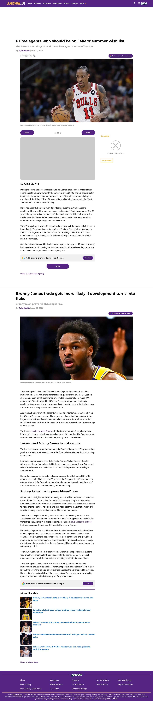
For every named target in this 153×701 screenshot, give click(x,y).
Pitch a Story (25, 684)
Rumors (37, 3)
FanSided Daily (124, 680)
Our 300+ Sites (102, 680)
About (22, 680)
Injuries (74, 3)
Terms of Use (78, 684)
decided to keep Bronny (41, 431)
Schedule (47, 3)
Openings (54, 680)
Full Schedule (107, 160)
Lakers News (33, 662)
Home (22, 274)
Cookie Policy (102, 684)
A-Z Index (54, 688)
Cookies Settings (79, 688)
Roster (66, 3)
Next (88, 132)
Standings (57, 3)
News (30, 3)
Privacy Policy (56, 684)
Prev (27, 132)
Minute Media (17, 695)
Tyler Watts (24, 50)
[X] (139, 3)
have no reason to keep (81, 522)
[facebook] (134, 3)
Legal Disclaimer (125, 684)
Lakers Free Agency (36, 274)
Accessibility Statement (30, 688)
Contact (75, 680)
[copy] (34, 55)
